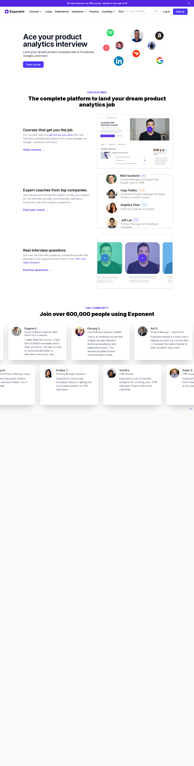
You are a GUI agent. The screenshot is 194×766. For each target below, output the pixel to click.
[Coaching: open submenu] (114, 11)
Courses (34, 11)
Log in (166, 11)
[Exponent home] (14, 11)
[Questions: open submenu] (85, 11)
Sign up (180, 11)
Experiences (62, 11)
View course (33, 64)
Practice (94, 11)
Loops (48, 11)
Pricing (123, 11)
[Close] (189, 3)
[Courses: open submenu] (40, 11)
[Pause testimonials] (191, 408)
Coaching (107, 11)
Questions (77, 11)
